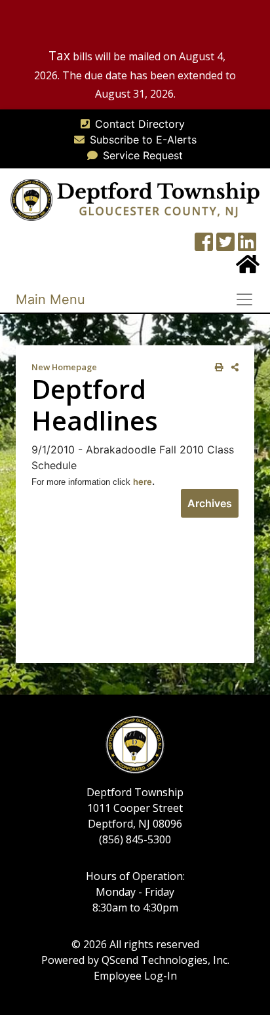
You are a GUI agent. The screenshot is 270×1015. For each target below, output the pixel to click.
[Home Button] (248, 268)
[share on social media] (232, 367)
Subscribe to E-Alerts (143, 139)
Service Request (143, 155)
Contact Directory (140, 123)
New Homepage (64, 367)
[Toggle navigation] (248, 299)
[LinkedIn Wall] (247, 245)
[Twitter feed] (225, 245)
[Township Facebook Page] (204, 245)
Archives (209, 503)
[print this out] (216, 367)
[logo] (135, 198)
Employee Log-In (135, 975)
